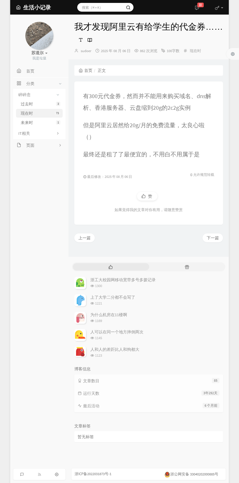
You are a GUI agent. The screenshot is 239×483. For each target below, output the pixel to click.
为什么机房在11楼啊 (108, 314)
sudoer (86, 50)
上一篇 (84, 237)
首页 (88, 70)
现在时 (40, 113)
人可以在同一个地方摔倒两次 (116, 332)
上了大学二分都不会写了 (112, 297)
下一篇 (213, 237)
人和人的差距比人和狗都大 (114, 349)
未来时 (40, 122)
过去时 (40, 104)
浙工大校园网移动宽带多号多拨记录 (123, 279)
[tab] (110, 267)
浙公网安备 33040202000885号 (194, 474)
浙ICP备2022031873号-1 (93, 473)
